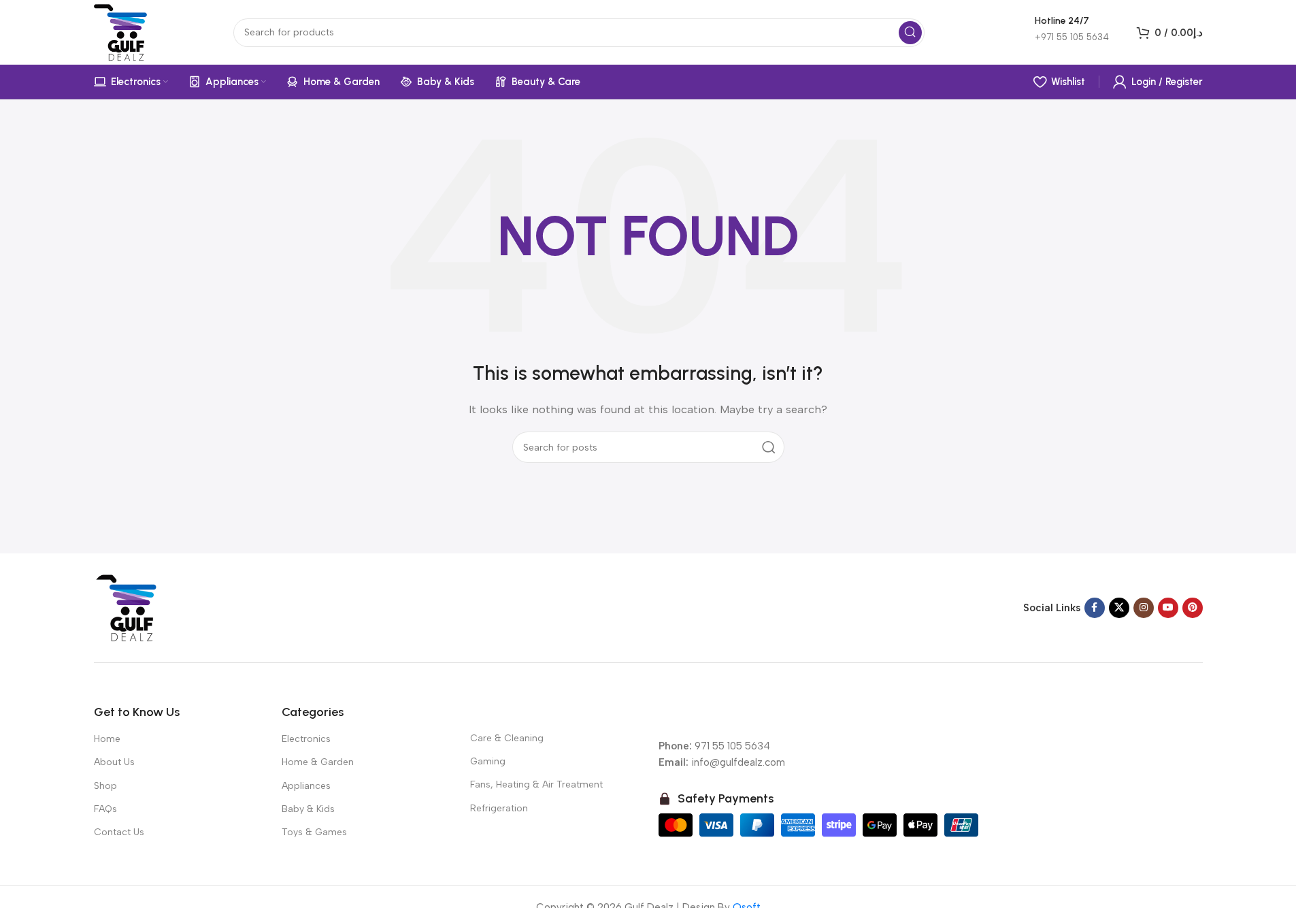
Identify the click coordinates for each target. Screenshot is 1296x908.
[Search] (910, 32)
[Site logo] (123, 31)
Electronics (306, 739)
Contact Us (119, 832)
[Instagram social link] (1143, 608)
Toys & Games (314, 832)
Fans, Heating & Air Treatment (536, 784)
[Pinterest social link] (1192, 608)
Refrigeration (499, 808)
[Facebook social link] (1094, 608)
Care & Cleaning (507, 738)
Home (107, 739)
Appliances (306, 786)
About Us (114, 762)
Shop (105, 786)
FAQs (105, 809)
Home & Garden (318, 762)
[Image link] (128, 607)
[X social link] (1119, 608)
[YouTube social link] (1168, 608)
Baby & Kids (308, 809)
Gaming (487, 761)
